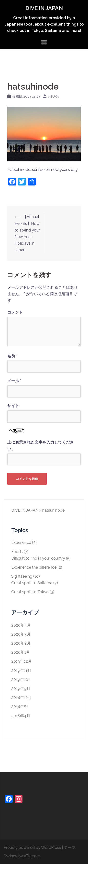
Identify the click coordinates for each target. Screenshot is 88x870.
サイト (13, 405)
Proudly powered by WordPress (32, 847)
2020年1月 (20, 652)
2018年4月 (20, 715)
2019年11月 (21, 670)
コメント (15, 312)
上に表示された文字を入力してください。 (40, 445)
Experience (21, 542)
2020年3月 (21, 634)
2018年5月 (20, 706)
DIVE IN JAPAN (44, 8)
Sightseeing (21, 576)
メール (14, 381)
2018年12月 (21, 697)
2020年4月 (21, 625)
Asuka (53, 96)
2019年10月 (21, 679)
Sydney (10, 856)
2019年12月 (21, 661)
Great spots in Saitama (31, 583)
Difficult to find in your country (38, 558)
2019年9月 (20, 688)
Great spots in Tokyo (30, 592)
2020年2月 (21, 643)
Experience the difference (33, 567)
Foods (17, 551)
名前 (12, 356)
